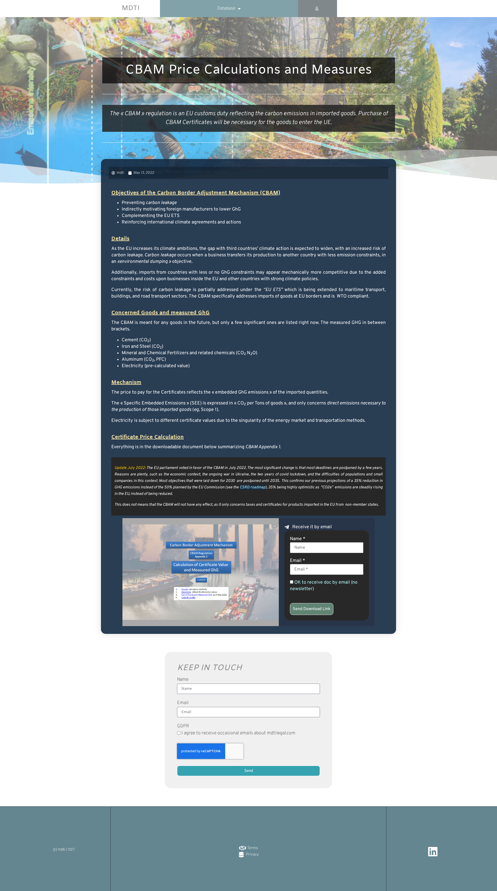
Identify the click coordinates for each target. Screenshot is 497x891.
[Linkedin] (433, 851)
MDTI (131, 8)
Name (182, 680)
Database (226, 8)
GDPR (183, 726)
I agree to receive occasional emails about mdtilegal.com (238, 733)
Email (182, 703)
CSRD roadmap (252, 487)
